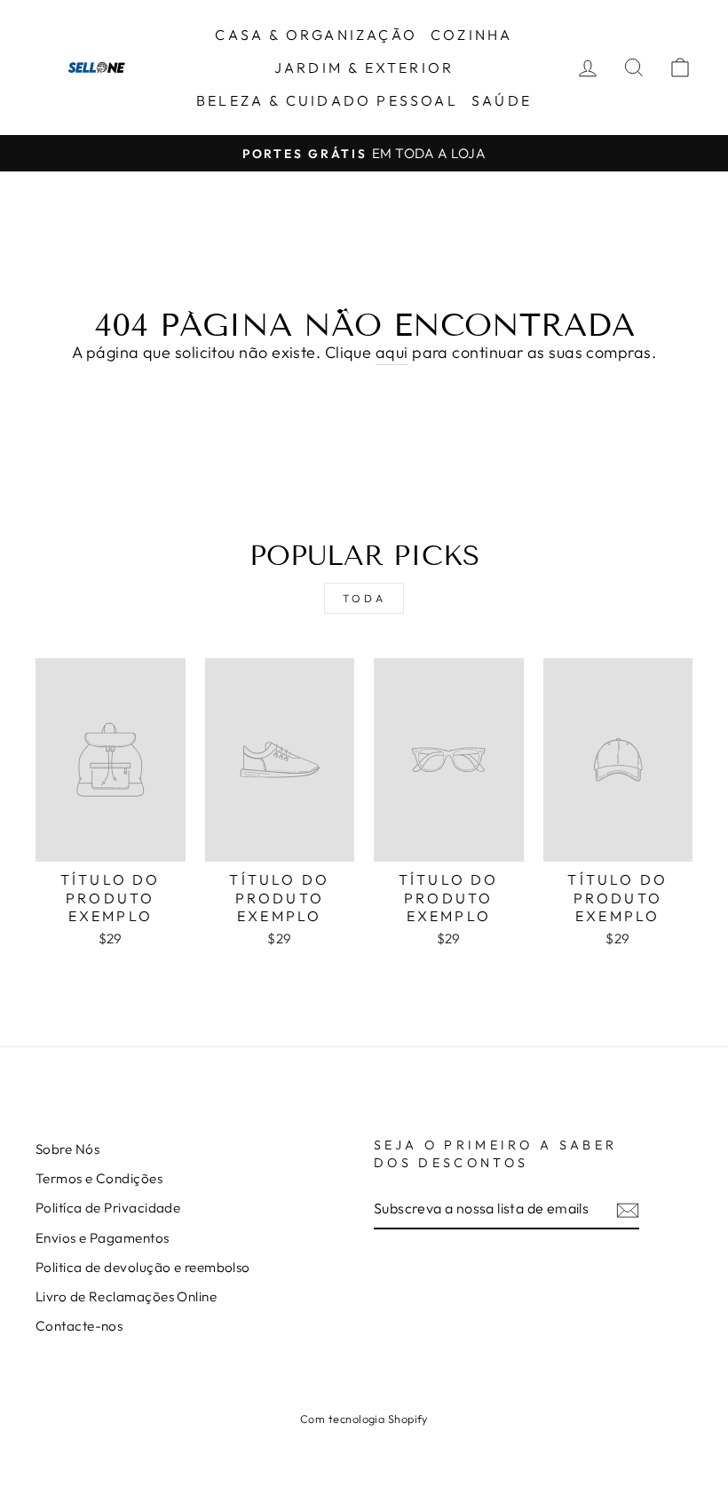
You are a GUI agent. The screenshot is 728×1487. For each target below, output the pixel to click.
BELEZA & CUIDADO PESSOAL (327, 100)
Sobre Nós (67, 1149)
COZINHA (471, 35)
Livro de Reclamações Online (126, 1296)
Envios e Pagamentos (103, 1237)
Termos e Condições (99, 1178)
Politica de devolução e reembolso (143, 1267)
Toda (364, 598)
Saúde (501, 100)
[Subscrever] (627, 1209)
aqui (392, 352)
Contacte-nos (79, 1325)
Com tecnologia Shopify (364, 1418)
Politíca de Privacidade (108, 1207)
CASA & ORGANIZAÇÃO (316, 35)
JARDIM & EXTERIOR (364, 67)
